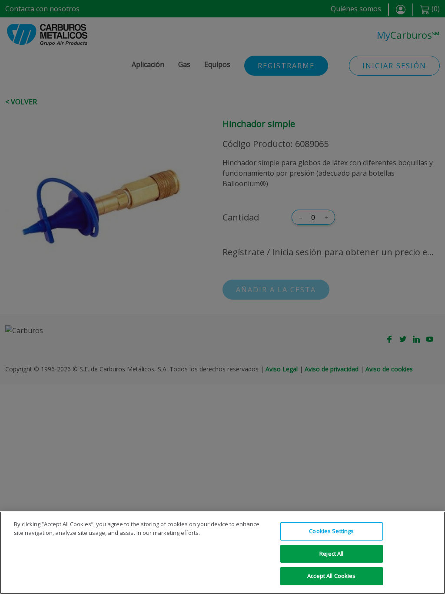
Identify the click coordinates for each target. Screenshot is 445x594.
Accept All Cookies (331, 576)
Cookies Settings (331, 531)
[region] (222, 552)
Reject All (331, 553)
